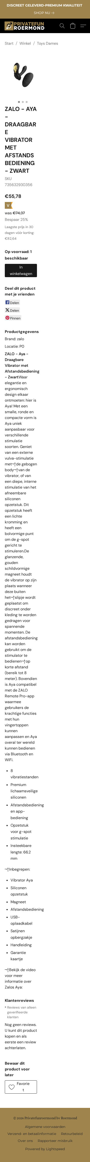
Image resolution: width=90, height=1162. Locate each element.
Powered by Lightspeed (45, 1149)
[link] (45, 13)
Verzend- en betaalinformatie (31, 1134)
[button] (25, 26)
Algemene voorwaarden (45, 1127)
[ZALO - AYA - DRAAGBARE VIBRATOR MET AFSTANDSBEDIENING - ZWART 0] (23, 74)
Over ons (25, 1141)
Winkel (25, 43)
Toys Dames (47, 43)
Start (9, 43)
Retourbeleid (72, 1134)
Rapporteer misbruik (55, 1141)
